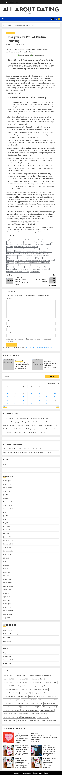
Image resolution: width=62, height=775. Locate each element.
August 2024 (7, 512)
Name (8, 320)
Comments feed (8, 660)
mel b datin (26, 271)
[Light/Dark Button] (52, 19)
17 (55, 397)
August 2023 (7, 554)
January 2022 (7, 607)
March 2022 (6, 600)
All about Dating (31, 9)
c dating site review (34, 249)
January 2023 (7, 579)
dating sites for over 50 (35, 269)
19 (15, 400)
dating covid (35, 260)
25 (7, 404)
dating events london (19, 267)
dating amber (18, 251)
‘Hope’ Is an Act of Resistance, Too (50, 364)
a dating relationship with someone (15, 242)
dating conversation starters (24, 260)
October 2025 (7, 491)
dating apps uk (19, 253)
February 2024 (7, 533)
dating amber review (37, 251)
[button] (2, 19)
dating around (27, 253)
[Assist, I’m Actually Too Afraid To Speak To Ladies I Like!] (8, 364)
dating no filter (18, 269)
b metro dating (19, 244)
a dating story (43, 242)
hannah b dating (18, 271)
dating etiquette (44, 265)
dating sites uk (10, 271)
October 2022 (7, 590)
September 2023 (8, 551)
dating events (10, 267)
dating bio (48, 253)
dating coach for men (48, 258)
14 (31, 397)
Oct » (57, 406)
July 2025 (6, 495)
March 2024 (6, 530)
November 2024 (8, 502)
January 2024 (7, 537)
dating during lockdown (24, 265)
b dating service (10, 244)
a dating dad (37, 240)
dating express (10, 269)
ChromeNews (36, 773)
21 (31, 400)
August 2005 (7, 618)
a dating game (44, 240)
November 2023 (8, 544)
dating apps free (10, 253)
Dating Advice (7, 630)
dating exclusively (41, 267)
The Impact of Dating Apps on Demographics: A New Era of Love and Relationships (28, 422)
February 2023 (7, 575)
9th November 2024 (22, 368)
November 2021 (8, 614)
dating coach (39, 258)
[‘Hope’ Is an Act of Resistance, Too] (37, 364)
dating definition (43, 260)
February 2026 (7, 481)
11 (7, 397)
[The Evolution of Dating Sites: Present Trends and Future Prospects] (8, 762)
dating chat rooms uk (30, 258)
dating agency (10, 251)
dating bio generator (12, 255)
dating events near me (30, 267)
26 (15, 404)
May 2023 (6, 565)
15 (39, 397)
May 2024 (6, 523)
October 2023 (7, 547)
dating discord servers (20, 262)
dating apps (46, 251)
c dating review (26, 246)
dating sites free (45, 269)
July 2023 (6, 558)
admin (9, 44)
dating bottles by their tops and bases (33, 255)
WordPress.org (8, 663)
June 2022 (6, 593)
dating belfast (42, 253)
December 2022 (8, 583)
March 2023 (6, 572)
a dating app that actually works (25, 240)
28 (31, 404)
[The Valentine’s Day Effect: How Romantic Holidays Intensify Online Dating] (8, 737)
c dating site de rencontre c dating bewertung (17, 249)
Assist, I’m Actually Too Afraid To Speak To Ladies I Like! (22, 364)
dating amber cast (27, 251)
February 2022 (7, 604)
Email (8, 326)
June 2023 (6, 561)
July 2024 (6, 516)
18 (7, 400)
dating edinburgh (35, 265)
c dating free (10, 246)
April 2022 (6, 597)
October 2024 (7, 505)
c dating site (34, 246)
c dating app (47, 244)
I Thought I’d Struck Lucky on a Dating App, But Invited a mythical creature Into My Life (30, 425)
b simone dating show (38, 244)
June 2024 (6, 519)
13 (23, 397)
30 (47, 404)
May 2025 (6, 498)
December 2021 (8, 611)
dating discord (10, 262)
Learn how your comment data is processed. (39, 347)
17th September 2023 (18, 44)
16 (47, 397)
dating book (20, 255)
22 (39, 400)
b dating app (51, 242)
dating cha (20, 258)
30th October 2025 (21, 768)
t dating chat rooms (34, 271)
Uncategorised (10, 33)
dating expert (49, 267)
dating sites (25, 269)
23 (47, 400)
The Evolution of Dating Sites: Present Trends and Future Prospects (24, 432)
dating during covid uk (12, 265)
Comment (9, 298)
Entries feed (7, 656)
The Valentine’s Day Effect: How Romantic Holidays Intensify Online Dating (26, 418)
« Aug (5, 406)
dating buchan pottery (12, 258)
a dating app (13, 240)
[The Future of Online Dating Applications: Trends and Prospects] (36, 762)
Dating (5, 464)
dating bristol (46, 255)
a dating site (36, 242)
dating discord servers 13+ (33, 262)
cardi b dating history (45, 249)
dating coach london (12, 260)
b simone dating (27, 244)
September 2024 (8, 509)
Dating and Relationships (11, 634)
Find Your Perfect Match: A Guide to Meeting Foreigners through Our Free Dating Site (29, 429)
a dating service (28, 242)
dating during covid (45, 262)
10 (55, 393)
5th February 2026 (37, 741)
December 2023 (8, 540)
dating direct (51, 260)
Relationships (7, 637)
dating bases (35, 253)
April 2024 (6, 526)
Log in (5, 653)
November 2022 (8, 586)
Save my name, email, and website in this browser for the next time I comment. (29, 340)
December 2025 (8, 488)
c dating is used (18, 246)
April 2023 (6, 568)
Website (8, 333)
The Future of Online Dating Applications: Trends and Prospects (48, 763)
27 (23, 404)
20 (23, 400)
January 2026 (7, 484)
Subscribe (59, 19)
